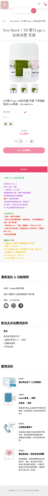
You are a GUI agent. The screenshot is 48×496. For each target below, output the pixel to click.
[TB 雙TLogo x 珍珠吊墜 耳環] (13, 89)
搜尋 (33, 10)
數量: (16, 141)
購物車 (44, 3)
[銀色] (24, 89)
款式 (5, 117)
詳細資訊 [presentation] (23, 169)
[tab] (24, 169)
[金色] (34, 89)
